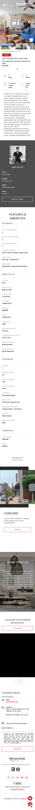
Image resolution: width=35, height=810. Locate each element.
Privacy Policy (15, 742)
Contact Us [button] (17, 600)
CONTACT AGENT (17, 199)
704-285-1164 (7, 181)
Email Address (7, 728)
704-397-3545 (24, 715)
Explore (17, 529)
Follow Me (17, 628)
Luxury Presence (17, 789)
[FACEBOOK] (8, 777)
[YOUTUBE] (22, 777)
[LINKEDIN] (17, 777)
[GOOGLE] (26, 777)
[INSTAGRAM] (13, 777)
